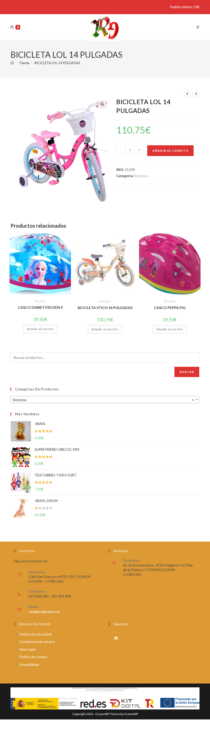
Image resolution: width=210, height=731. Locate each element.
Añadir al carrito (170, 150)
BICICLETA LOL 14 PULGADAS (57, 63)
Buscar (187, 372)
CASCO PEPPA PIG (170, 307)
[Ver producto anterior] (187, 94)
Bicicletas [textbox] (103, 400)
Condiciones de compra (37, 642)
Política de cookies (33, 657)
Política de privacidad (35, 634)
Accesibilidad (29, 664)
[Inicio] (12, 63)
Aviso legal (27, 649)
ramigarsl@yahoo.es (44, 611)
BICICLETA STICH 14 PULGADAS (105, 307)
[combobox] (105, 399)
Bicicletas (141, 176)
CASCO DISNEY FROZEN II (40, 307)
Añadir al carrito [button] (40, 329)
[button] (102, 104)
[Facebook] (116, 638)
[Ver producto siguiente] (196, 94)
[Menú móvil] (198, 27)
